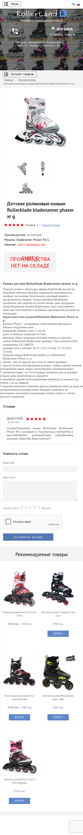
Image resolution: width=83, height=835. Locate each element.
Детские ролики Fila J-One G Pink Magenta (19, 781)
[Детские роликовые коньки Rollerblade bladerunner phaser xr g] (40, 122)
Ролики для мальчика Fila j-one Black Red (19, 697)
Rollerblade (34, 235)
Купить (58, 633)
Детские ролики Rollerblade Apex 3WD (58, 697)
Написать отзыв (51, 225)
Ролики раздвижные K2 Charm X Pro (19, 614)
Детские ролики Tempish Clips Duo (58, 614)
